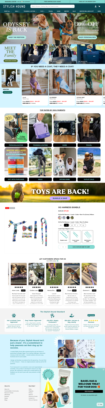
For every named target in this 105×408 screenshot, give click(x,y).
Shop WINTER (7, 92)
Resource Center (9, 392)
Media (6, 398)
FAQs (30, 389)
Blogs (6, 400)
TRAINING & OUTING (40, 145)
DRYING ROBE (64, 179)
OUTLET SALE (89, 179)
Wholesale (7, 394)
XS (61, 226)
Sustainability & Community (12, 391)
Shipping (31, 391)
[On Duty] (72, 217)
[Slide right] (101, 86)
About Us (7, 389)
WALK (40, 179)
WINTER (6, 89)
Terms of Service (33, 400)
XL (83, 225)
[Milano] (59, 217)
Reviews (7, 396)
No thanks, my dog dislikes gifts (89, 395)
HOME (64, 145)
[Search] (73, 6)
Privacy (30, 392)
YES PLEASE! (89, 391)
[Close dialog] (103, 369)
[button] (99, 6)
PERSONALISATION (16, 145)
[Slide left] (25, 86)
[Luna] (63, 217)
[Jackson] (68, 217)
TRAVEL (89, 145)
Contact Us (31, 398)
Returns (31, 394)
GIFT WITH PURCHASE (16, 179)
